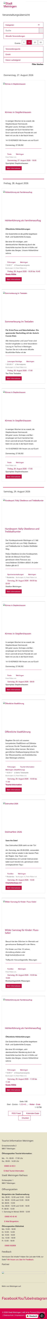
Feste (9, 154)
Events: (18, 43)
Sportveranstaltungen (15, 574)
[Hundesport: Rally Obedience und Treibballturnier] (23, 500)
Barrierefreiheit (38, 1315)
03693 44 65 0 (9, 1166)
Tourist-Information (14, 784)
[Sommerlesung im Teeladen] (23, 293)
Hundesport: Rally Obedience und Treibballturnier (22, 530)
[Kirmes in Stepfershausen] (23, 83)
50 (41, 42)
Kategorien (22, 25)
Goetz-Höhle (11, 274)
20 (35, 42)
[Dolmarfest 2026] (23, 803)
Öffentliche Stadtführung (17, 731)
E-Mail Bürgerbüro (11, 1221)
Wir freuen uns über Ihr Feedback (20, 1259)
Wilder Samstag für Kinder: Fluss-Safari (22, 931)
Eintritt (8, 54)
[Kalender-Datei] (40, 19)
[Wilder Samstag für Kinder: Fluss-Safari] (23, 901)
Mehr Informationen (13, 168)
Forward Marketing (37, 1312)
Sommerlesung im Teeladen (19, 321)
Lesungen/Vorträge (14, 361)
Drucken (25, 1117)
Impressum (19, 1315)
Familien (10, 873)
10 (29, 42)
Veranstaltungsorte (13, 49)
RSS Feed (16, 1113)
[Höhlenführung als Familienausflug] (23, 192)
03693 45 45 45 (11, 1216)
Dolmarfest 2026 (13, 831)
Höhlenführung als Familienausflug (23, 220)
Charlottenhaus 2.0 (13, 882)
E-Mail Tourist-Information (14, 1170)
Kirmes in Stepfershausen (18, 112)
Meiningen (20, 154)
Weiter (32, 1104)
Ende (38, 1104)
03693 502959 (10, 1245)
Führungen (11, 262)
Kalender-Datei (32, 1113)
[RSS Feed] (39, 19)
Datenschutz (9, 1315)
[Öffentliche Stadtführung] (23, 703)
